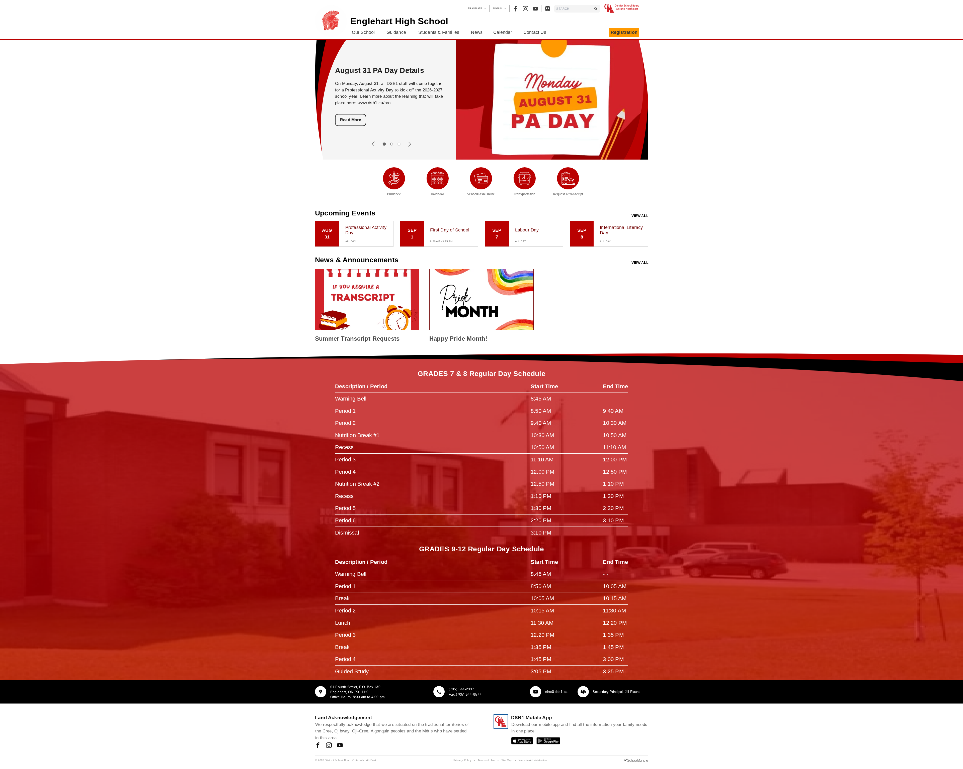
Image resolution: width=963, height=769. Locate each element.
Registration (624, 32)
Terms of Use (486, 760)
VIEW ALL (640, 216)
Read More (350, 120)
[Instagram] (525, 8)
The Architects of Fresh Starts (387, 70)
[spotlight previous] (373, 144)
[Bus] (547, 8)
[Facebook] (515, 8)
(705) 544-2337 (461, 689)
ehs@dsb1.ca (556, 692)
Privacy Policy (462, 760)
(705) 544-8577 (469, 694)
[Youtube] (535, 8)
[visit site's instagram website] (329, 745)
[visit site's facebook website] (318, 745)
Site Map (506, 760)
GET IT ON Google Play (545, 741)
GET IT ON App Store (519, 741)
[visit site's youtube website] (340, 745)
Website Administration (533, 760)
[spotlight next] (410, 144)
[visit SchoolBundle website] (636, 760)
